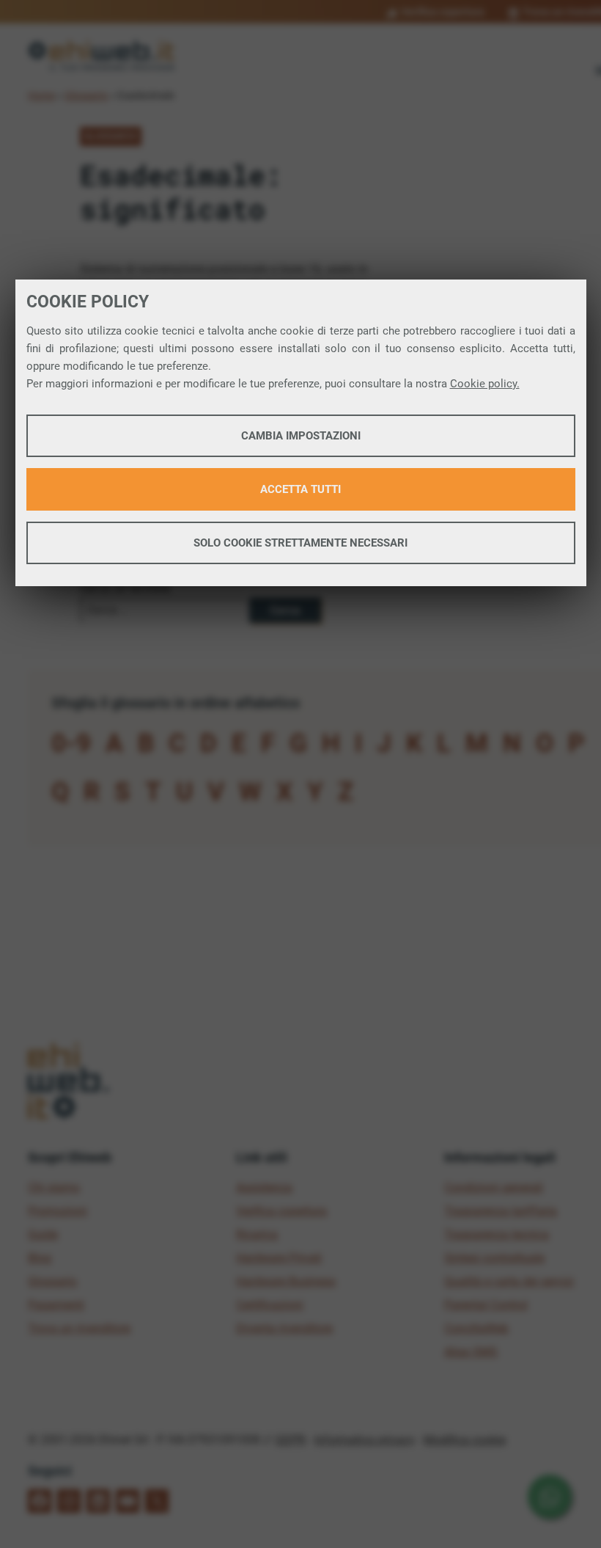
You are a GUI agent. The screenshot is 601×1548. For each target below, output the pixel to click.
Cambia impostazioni (301, 435)
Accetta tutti (300, 489)
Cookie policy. (485, 383)
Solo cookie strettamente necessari (300, 543)
